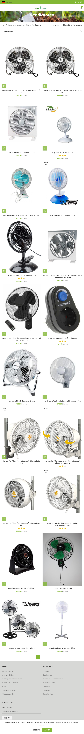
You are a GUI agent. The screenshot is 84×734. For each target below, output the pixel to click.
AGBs (4, 686)
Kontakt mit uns (7, 671)
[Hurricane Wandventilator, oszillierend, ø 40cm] (62, 372)
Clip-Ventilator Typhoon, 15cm (62, 215)
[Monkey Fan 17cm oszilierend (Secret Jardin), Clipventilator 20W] (62, 432)
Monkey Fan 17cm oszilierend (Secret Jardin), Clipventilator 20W (62, 462)
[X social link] (78, 2)
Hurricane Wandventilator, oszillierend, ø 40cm (62, 401)
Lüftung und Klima (23, 25)
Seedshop (46, 671)
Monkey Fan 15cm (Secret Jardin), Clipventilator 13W (22, 462)
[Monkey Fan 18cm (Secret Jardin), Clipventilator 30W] (21, 494)
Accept (47, 730)
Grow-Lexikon (48, 694)
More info (36, 730)
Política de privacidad (9, 690)
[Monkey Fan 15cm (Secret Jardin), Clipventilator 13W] (21, 432)
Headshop (46, 690)
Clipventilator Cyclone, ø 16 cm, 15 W (21, 275)
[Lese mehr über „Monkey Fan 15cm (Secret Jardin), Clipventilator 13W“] (4, 457)
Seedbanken (47, 675)
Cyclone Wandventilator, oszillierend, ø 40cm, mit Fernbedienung (21, 339)
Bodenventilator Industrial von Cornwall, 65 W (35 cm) (62, 91)
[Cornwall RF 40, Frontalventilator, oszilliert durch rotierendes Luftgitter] (62, 246)
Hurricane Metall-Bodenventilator (21, 401)
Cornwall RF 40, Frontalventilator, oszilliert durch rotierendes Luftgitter (62, 276)
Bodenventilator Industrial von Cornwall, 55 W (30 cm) (21, 91)
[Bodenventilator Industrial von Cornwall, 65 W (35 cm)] (62, 61)
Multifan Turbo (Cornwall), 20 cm (21, 588)
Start (3, 25)
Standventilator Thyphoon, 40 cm (62, 648)
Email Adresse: (7, 707)
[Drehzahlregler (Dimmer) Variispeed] (62, 309)
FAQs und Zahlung (8, 675)
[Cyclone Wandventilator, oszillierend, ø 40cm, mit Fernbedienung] (21, 309)
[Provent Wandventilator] (62, 559)
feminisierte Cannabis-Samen (53, 679)
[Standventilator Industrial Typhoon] (21, 619)
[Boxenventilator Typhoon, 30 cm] (21, 124)
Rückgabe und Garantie (10, 682)
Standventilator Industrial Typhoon (22, 648)
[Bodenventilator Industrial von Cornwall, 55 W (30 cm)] (21, 61)
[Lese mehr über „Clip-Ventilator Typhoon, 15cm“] (45, 211)
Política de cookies (8, 694)
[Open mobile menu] (3, 7)
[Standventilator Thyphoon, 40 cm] (62, 619)
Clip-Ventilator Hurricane (62, 152)
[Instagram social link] (81, 2)
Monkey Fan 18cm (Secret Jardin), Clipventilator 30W (22, 524)
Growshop (11, 25)
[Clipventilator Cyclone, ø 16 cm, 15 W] (21, 246)
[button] (4, 86)
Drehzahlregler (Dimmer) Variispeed (62, 338)
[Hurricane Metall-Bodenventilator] (21, 372)
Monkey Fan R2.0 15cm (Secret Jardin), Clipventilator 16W (62, 524)
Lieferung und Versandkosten (12, 679)
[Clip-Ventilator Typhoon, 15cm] (62, 186)
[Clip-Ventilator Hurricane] (62, 124)
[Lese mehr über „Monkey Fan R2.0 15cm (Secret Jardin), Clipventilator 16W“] (45, 519)
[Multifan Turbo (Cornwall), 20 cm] (21, 559)
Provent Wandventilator (62, 588)
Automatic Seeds (49, 682)
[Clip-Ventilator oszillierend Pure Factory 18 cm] (21, 186)
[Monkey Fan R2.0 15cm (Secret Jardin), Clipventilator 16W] (62, 494)
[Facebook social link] (75, 2)
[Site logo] (42, 7)
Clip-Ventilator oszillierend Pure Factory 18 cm (21, 215)
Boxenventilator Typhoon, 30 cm (21, 152)
